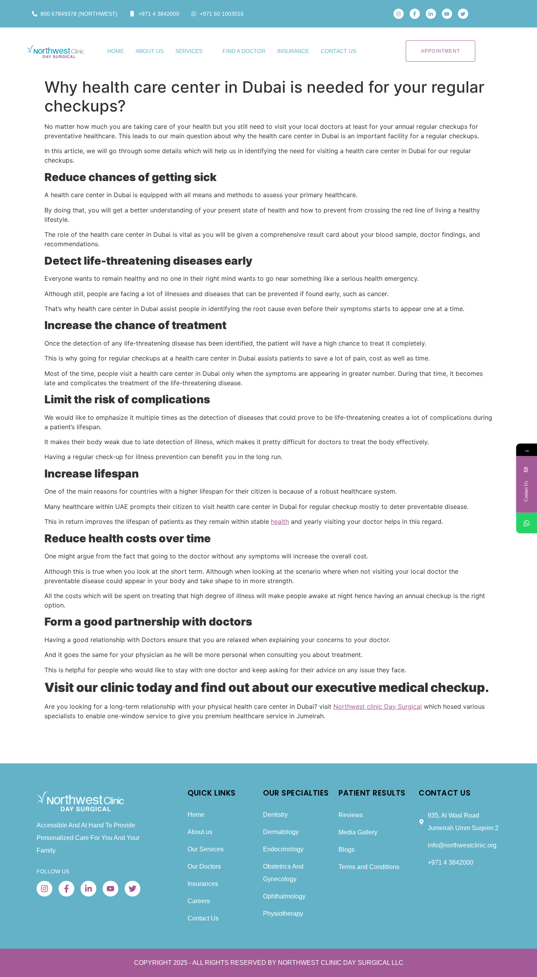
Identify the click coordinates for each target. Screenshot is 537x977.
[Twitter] (463, 14)
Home (115, 51)
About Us (150, 51)
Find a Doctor (244, 51)
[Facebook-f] (415, 14)
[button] (486, 14)
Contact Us (338, 51)
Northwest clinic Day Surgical (377, 706)
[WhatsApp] (526, 523)
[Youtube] (447, 14)
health (280, 521)
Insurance (293, 51)
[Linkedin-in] (431, 14)
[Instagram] (399, 14)
